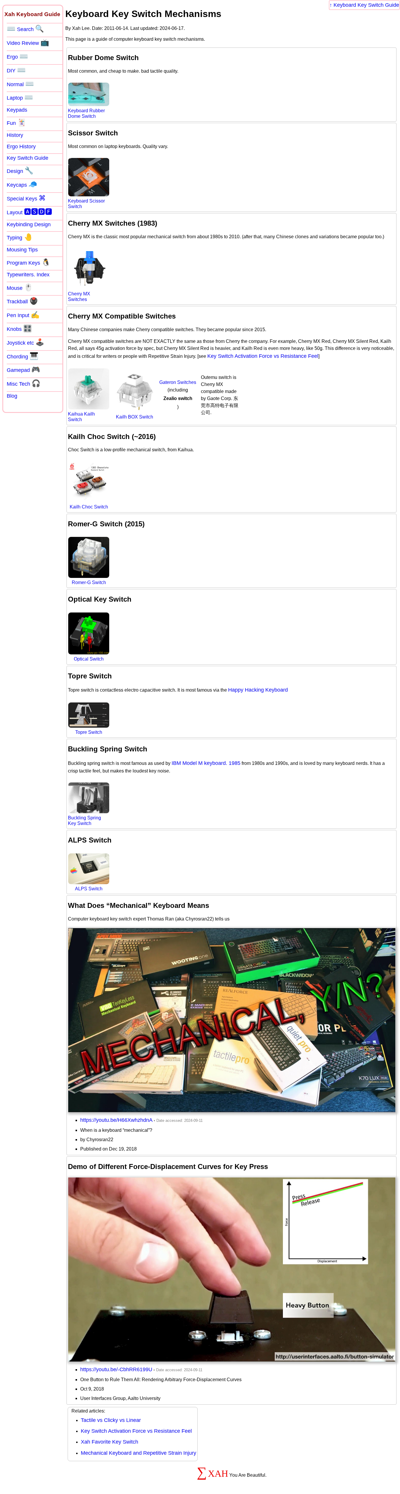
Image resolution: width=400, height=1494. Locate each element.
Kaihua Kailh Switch (81, 416)
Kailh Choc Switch (89, 506)
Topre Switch (88, 732)
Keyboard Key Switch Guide (366, 5)
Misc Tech (23, 383)
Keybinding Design (29, 224)
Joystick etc (25, 342)
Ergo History (21, 146)
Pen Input (23, 315)
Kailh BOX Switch (134, 416)
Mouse (20, 287)
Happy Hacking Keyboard (258, 690)
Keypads (17, 110)
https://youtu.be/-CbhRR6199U (116, 1369)
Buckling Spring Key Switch (84, 820)
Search (25, 29)
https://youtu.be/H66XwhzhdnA (116, 1120)
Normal (20, 84)
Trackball (22, 301)
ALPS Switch (88, 888)
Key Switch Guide (27, 158)
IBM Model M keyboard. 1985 (206, 763)
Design (20, 170)
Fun (16, 122)
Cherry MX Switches (79, 296)
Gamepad (23, 369)
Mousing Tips (22, 250)
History (15, 135)
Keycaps (22, 184)
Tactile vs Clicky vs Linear (111, 1420)
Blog (12, 396)
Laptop (20, 97)
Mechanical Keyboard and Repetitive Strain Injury (138, 1453)
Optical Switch (89, 658)
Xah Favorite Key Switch (109, 1442)
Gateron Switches (177, 382)
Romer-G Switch (89, 582)
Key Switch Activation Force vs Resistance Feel (262, 356)
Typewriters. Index (28, 275)
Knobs (19, 328)
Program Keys (28, 262)
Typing (20, 237)
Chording (22, 356)
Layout (29, 212)
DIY (16, 70)
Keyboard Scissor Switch (86, 203)
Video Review (28, 42)
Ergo (17, 56)
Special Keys (26, 198)
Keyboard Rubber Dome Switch (86, 113)
